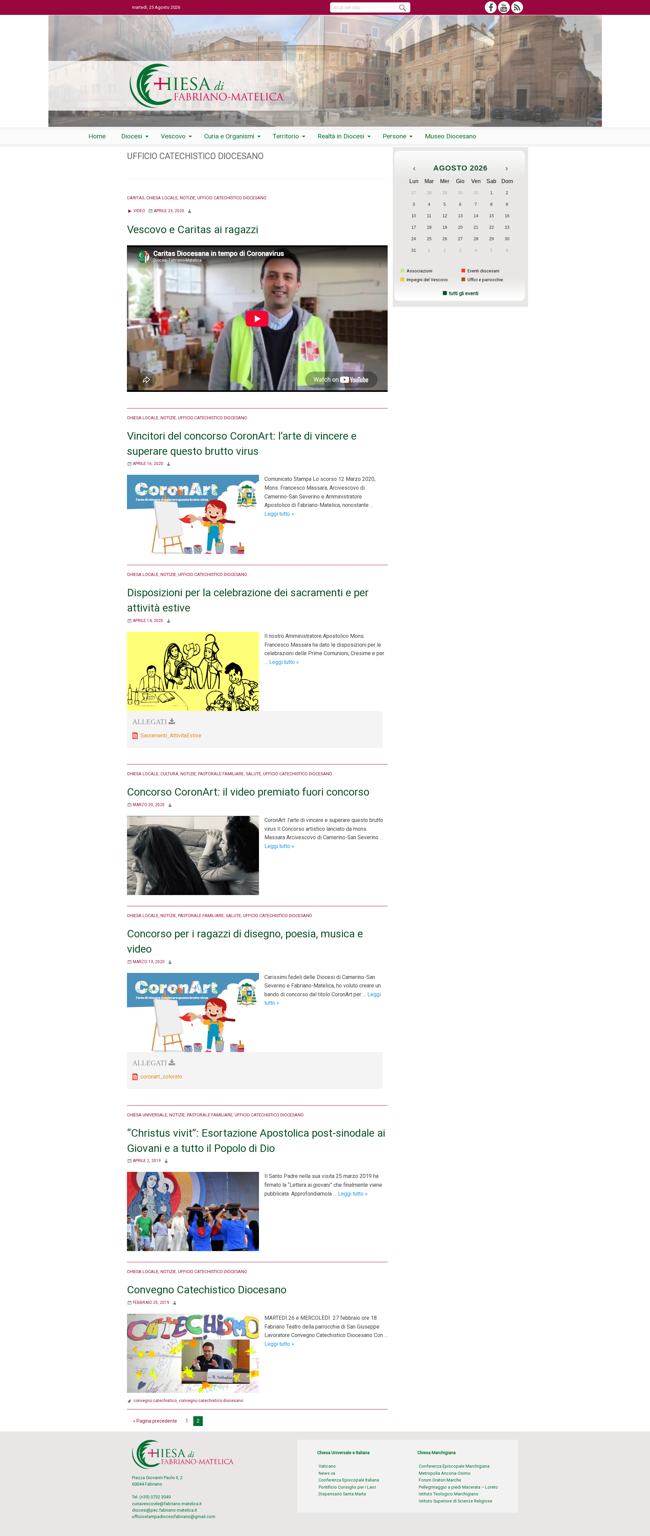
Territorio (286, 136)
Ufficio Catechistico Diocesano (231, 197)
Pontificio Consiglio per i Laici (347, 1487)
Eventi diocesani (483, 270)
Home (97, 136)
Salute (253, 773)
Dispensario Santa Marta (342, 1493)
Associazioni (419, 270)
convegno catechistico (155, 1400)
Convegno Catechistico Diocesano (206, 1289)
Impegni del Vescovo (427, 279)
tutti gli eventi (463, 293)
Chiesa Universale (147, 1114)
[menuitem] (97, 136)
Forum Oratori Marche (440, 1480)
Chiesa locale (162, 197)
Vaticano (327, 1466)
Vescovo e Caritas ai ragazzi (192, 229)
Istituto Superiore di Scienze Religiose (455, 1501)
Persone (394, 136)
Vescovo (173, 136)
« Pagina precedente (155, 1421)
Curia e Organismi (229, 136)
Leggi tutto (279, 514)
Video (138, 210)
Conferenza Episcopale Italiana (349, 1480)
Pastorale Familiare (221, 773)
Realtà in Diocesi (341, 136)
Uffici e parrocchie (485, 279)
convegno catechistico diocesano (211, 1400)
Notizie (187, 197)
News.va (327, 1473)
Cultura (169, 773)
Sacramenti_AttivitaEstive (170, 735)
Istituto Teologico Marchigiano (448, 1493)
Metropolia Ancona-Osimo (445, 1473)
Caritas (135, 197)
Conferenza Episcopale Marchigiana (454, 1466)
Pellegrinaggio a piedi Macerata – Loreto (458, 1487)
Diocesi (131, 136)
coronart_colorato (161, 1076)
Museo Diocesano (450, 136)
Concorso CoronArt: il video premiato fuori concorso (248, 791)
